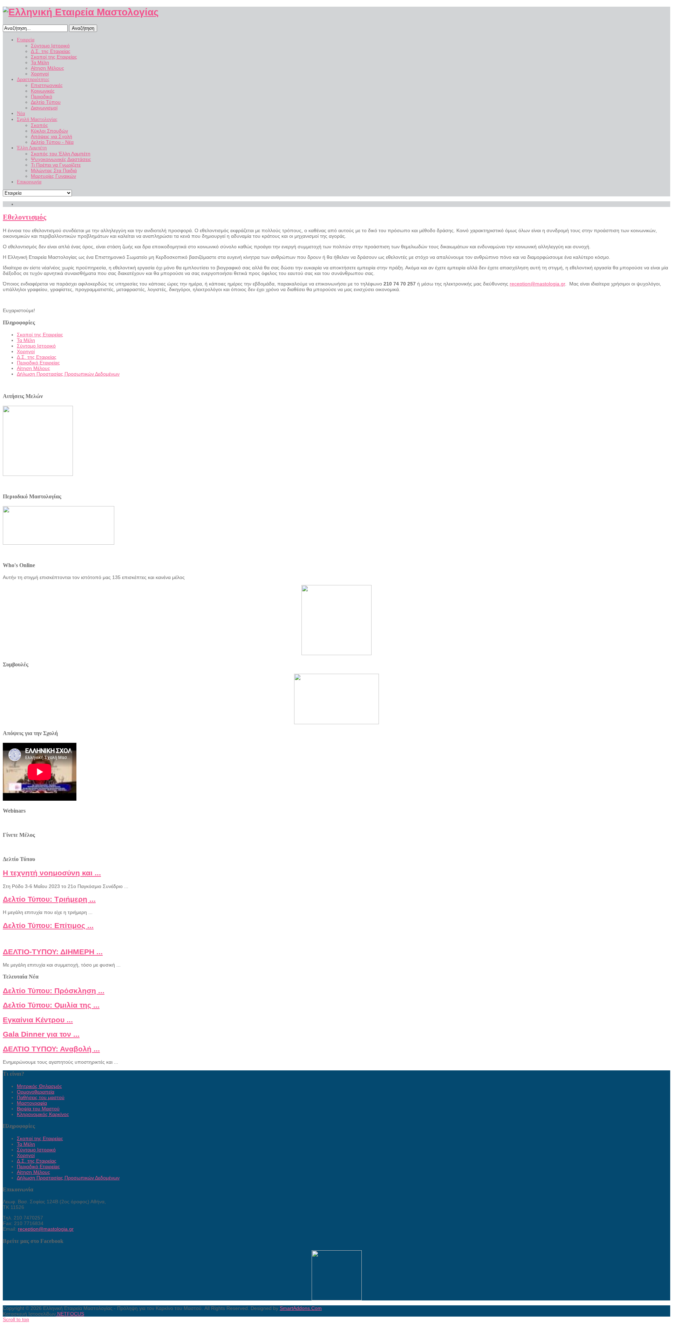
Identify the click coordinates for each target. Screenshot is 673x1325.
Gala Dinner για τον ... (41, 1034)
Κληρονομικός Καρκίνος (43, 1114)
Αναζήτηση (83, 28)
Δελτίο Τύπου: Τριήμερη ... (49, 899)
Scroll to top (16, 1319)
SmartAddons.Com (301, 1308)
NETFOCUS (70, 1314)
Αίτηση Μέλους (33, 368)
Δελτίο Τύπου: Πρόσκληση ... (53, 991)
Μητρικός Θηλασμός (39, 1086)
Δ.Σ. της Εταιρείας (36, 357)
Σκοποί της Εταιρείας (40, 334)
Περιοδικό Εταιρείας (38, 362)
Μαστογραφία (32, 1103)
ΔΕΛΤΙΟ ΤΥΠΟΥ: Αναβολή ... (51, 1049)
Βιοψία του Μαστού (38, 1108)
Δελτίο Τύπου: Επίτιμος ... (48, 925)
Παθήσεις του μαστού (40, 1097)
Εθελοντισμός (24, 217)
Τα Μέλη (26, 340)
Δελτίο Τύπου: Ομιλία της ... (51, 1005)
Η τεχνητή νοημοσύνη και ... (52, 873)
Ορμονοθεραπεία (35, 1092)
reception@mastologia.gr (537, 284)
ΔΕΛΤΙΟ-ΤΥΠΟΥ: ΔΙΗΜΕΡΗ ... (53, 952)
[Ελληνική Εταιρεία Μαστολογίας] (81, 12)
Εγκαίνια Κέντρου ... (38, 1020)
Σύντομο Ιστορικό (36, 346)
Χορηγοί (26, 351)
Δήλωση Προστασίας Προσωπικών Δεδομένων (68, 374)
